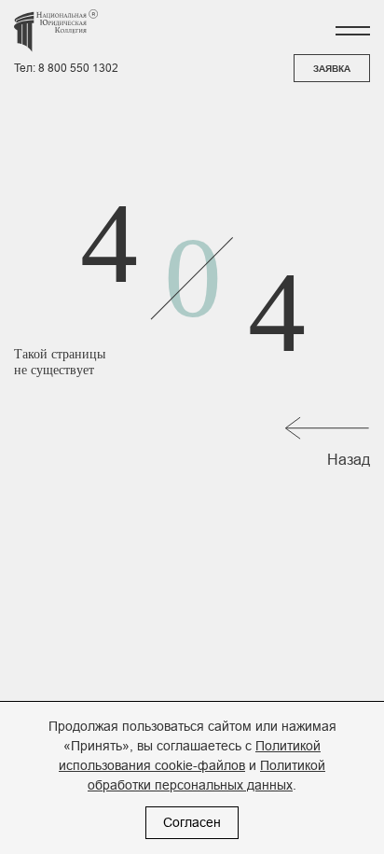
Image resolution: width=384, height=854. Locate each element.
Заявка (331, 68)
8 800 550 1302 (78, 68)
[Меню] (352, 30)
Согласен (192, 822)
